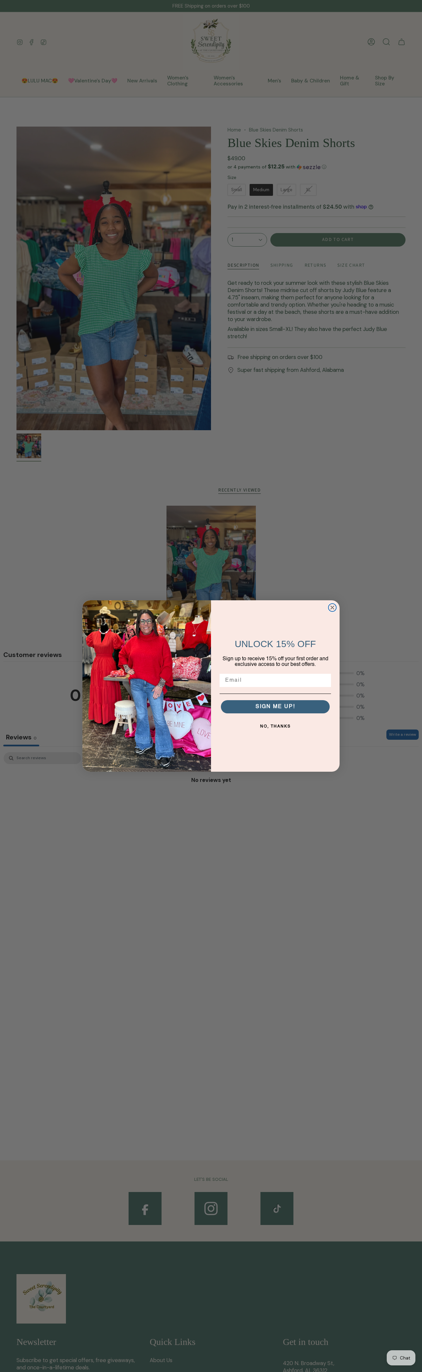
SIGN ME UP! (275, 706)
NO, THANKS (275, 727)
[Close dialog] (332, 607)
